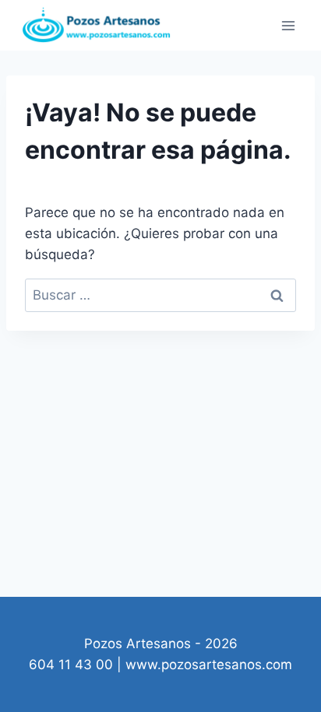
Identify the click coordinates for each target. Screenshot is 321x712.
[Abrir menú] (287, 25)
